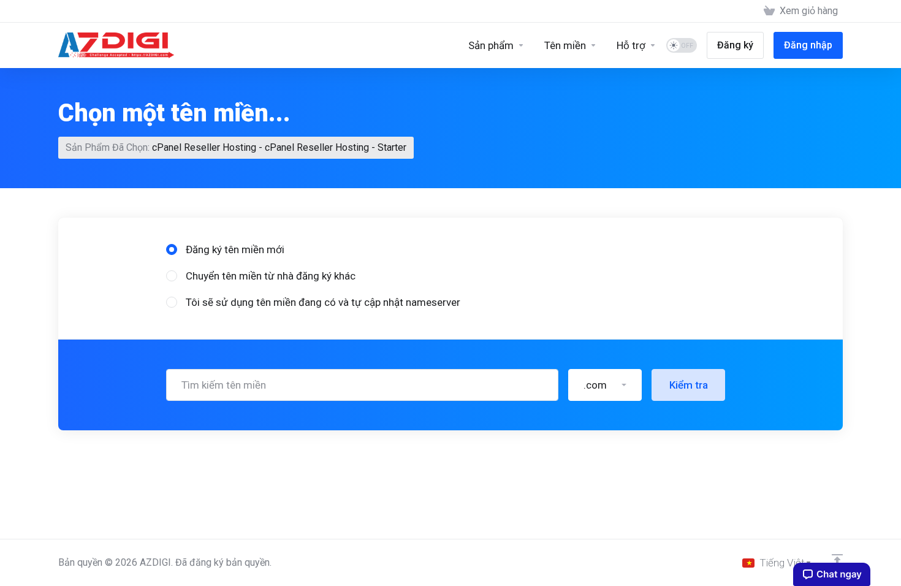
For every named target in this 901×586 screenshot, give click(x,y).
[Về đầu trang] (837, 559)
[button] (605, 385)
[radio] (171, 249)
